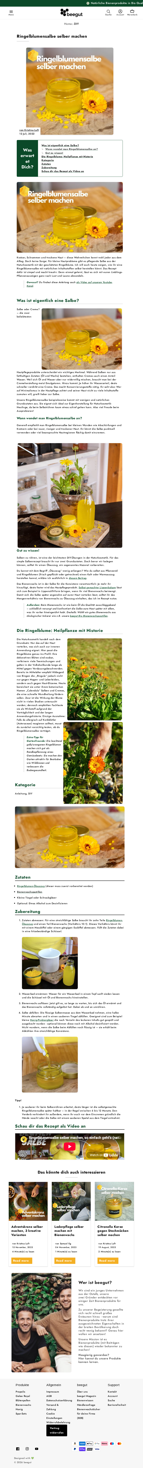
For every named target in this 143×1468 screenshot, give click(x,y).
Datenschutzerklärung (59, 1400)
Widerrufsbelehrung (58, 1422)
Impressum (52, 1391)
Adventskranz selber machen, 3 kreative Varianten (27, 1230)
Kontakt (112, 1391)
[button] (10, 11)
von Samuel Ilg (63, 1243)
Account (113, 1396)
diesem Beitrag (77, 578)
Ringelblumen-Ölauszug (31, 886)
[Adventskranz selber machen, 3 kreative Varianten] (28, 1201)
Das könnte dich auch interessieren (71, 1172)
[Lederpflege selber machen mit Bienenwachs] (71, 1201)
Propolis (20, 1391)
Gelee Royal (23, 1396)
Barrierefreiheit (117, 1405)
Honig (19, 1409)
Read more (21, 1261)
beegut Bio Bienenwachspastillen (89, 616)
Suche (111, 1400)
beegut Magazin (86, 1396)
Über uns (82, 1391)
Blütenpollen (23, 1400)
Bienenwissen (85, 1400)
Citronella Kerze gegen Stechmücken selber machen (112, 1230)
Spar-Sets (21, 1413)
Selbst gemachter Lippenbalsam (97, 587)
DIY (76, 24)
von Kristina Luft (29, 130)
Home (68, 24)
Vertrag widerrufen (57, 1430)
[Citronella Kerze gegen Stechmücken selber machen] (114, 1201)
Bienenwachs (23, 1405)
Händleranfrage (86, 1405)
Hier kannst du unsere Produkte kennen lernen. (99, 1360)
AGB (49, 1396)
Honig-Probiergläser (42, 1020)
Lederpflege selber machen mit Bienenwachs (69, 1230)
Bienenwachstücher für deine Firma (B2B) (88, 1414)
